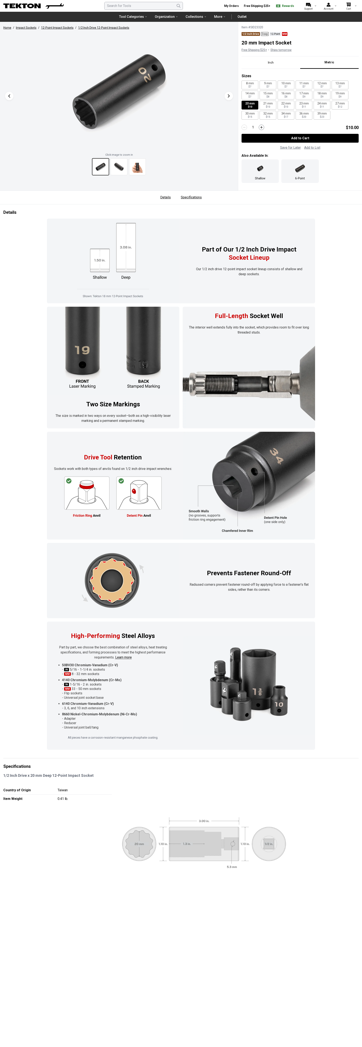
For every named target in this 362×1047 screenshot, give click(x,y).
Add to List (312, 148)
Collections (194, 17)
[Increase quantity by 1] (261, 127)
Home (7, 27)
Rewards (288, 6)
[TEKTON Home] (33, 6)
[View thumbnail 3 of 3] (137, 166)
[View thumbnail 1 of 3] (100, 166)
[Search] (178, 6)
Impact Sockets (26, 27)
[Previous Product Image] (9, 96)
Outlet (242, 17)
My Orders (231, 6)
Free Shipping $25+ (257, 6)
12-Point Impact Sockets (57, 27)
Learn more (123, 657)
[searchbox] (144, 6)
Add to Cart (300, 138)
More (218, 17)
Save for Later (290, 148)
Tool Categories (131, 17)
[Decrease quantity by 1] (244, 127)
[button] (119, 91)
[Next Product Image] (229, 96)
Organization (165, 17)
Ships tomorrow (281, 50)
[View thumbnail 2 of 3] (119, 166)
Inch (271, 62)
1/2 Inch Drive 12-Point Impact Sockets (103, 27)
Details (165, 197)
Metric (329, 62)
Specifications (191, 197)
